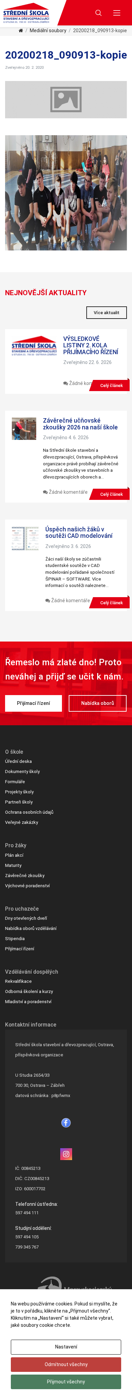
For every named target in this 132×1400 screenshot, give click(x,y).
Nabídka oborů (97, 703)
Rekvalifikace (18, 981)
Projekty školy (19, 791)
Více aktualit (106, 312)
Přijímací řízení (33, 703)
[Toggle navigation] (117, 13)
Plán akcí (14, 855)
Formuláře (15, 781)
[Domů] (21, 30)
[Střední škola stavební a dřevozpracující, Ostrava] (26, 13)
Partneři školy (18, 802)
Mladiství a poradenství (28, 1001)
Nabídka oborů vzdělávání (31, 928)
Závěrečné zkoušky (24, 875)
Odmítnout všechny (66, 1364)
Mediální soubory (48, 30)
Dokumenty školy (22, 771)
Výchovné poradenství (27, 885)
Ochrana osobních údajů (29, 812)
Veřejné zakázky (21, 822)
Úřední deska (18, 761)
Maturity (13, 865)
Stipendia (15, 938)
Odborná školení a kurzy (29, 991)
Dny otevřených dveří (26, 918)
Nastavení (66, 1347)
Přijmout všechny (66, 1381)
